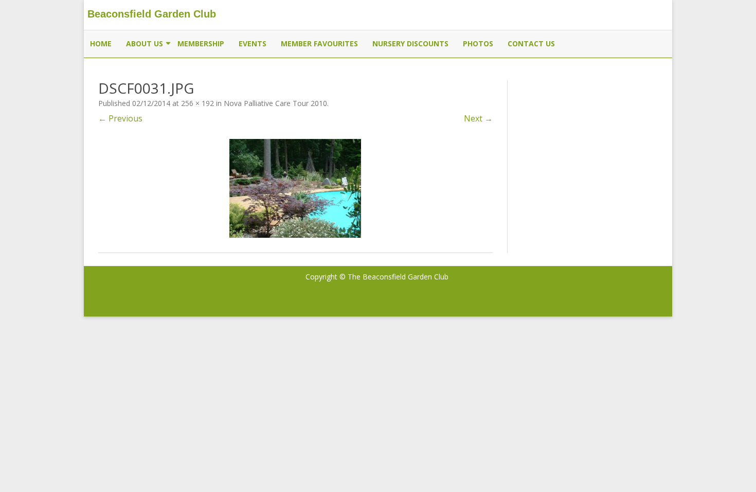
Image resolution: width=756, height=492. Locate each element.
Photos (478, 43)
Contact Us (531, 43)
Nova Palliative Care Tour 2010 (275, 103)
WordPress (636, 291)
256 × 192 (197, 103)
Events (252, 43)
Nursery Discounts (410, 43)
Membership (200, 43)
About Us (144, 43)
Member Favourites (319, 43)
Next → (478, 118)
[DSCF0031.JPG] (295, 188)
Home (101, 43)
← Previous (120, 118)
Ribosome (556, 277)
